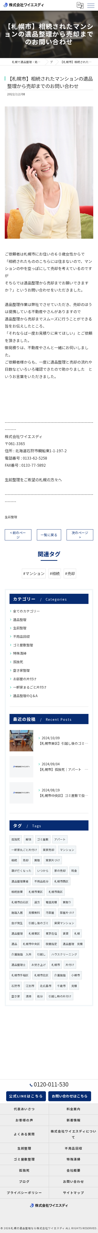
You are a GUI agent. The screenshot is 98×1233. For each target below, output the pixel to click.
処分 (40, 996)
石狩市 (15, 986)
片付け (70, 965)
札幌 (77, 933)
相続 (14, 860)
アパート (60, 839)
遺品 (14, 944)
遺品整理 (19, 619)
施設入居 (17, 912)
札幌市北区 (41, 975)
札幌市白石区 (20, 902)
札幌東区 (34, 933)
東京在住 (51, 933)
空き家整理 (21, 670)
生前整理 (11, 517)
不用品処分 (41, 881)
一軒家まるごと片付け (29, 687)
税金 (74, 870)
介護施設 (60, 975)
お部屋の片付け (24, 678)
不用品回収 (21, 636)
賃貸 (66, 933)
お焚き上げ (38, 965)
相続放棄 (17, 892)
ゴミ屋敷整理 (23, 645)
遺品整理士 (18, 965)
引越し (41, 954)
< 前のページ (18, 534)
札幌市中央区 (31, 944)
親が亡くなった (21, 870)
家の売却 (60, 870)
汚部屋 (50, 912)
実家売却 (48, 850)
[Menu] (90, 5)
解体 (28, 839)
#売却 (70, 573)
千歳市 (61, 986)
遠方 (37, 902)
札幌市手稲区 (20, 975)
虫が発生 (17, 923)
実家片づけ (53, 860)
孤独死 (18, 661)
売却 (26, 860)
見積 (74, 986)
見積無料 (34, 912)
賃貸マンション (64, 923)
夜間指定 (51, 944)
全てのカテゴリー (26, 611)
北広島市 (45, 986)
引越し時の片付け (60, 996)
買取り (67, 902)
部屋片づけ (67, 912)
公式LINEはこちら (26, 1095)
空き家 (15, 996)
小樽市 (75, 975)
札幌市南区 (56, 892)
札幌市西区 (61, 881)
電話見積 (51, 902)
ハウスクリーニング (64, 954)
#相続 (55, 573)
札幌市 (55, 965)
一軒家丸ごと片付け (24, 850)
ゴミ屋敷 (43, 839)
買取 (37, 860)
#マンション (33, 573)
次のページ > (80, 534)
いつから (43, 870)
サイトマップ (73, 1192)
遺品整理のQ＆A (25, 695)
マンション (67, 850)
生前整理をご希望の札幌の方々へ (33, 479)
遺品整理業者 (20, 881)
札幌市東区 (36, 892)
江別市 (30, 986)
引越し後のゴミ (39, 923)
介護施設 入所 (21, 954)
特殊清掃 (19, 653)
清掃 (28, 996)
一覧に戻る (49, 534)
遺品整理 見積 (73, 944)
